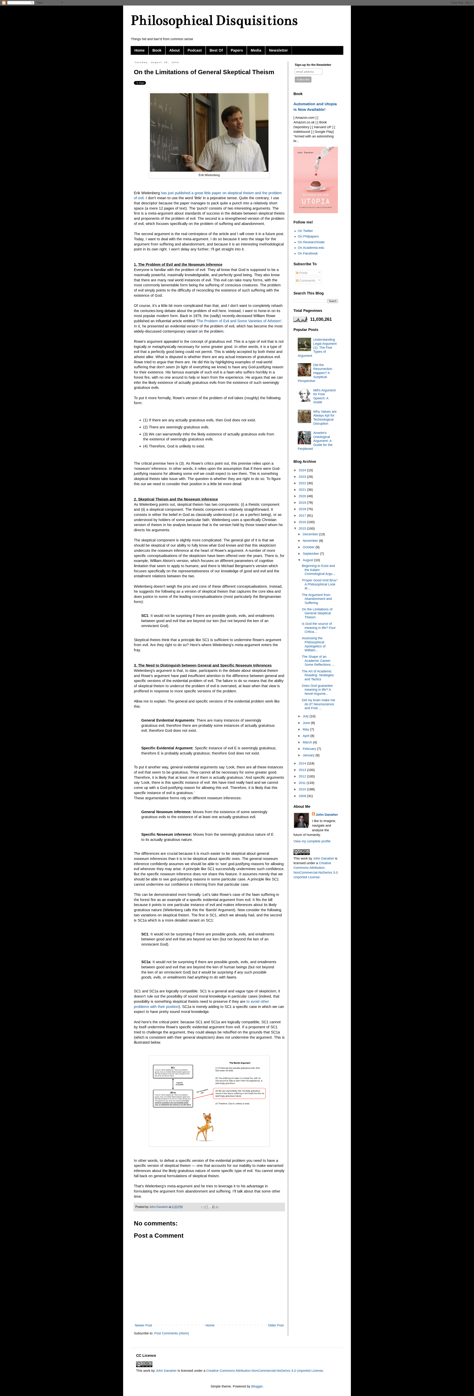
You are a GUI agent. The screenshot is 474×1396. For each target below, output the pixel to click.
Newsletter (278, 50)
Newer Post (143, 1325)
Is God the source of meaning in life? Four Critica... (319, 628)
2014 (303, 763)
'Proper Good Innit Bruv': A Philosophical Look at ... (320, 584)
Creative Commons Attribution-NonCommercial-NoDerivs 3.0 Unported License (264, 1371)
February (310, 749)
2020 (303, 496)
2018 (303, 509)
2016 (303, 522)
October (309, 547)
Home (139, 50)
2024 (303, 470)
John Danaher (327, 814)
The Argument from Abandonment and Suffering (317, 599)
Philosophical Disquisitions (214, 20)
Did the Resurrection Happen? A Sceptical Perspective (315, 373)
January (309, 755)
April (306, 736)
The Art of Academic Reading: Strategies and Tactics (318, 675)
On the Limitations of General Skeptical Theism (317, 613)
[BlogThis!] (206, 1207)
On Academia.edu (311, 248)
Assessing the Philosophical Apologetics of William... (314, 644)
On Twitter (305, 231)
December (311, 534)
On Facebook (308, 253)
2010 (303, 789)
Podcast (195, 50)
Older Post (276, 1325)
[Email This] (203, 1207)
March (308, 742)
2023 (303, 477)
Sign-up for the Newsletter (313, 64)
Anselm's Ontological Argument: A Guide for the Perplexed (315, 441)
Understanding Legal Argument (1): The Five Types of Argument (317, 347)
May (306, 729)
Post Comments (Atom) (171, 1333)
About (174, 50)
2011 (303, 783)
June (307, 723)
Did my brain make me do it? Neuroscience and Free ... (318, 704)
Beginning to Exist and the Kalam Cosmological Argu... (318, 570)
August (308, 560)
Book (156, 50)
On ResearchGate (311, 242)
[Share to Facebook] (213, 1207)
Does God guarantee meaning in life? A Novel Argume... (317, 690)
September (311, 553)
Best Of (216, 50)
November (311, 541)
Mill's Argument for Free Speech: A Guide (324, 396)
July (306, 716)
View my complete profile (312, 841)
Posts (303, 273)
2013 (303, 770)
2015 (303, 528)
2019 (303, 502)
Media (256, 50)
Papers (237, 50)
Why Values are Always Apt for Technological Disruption (325, 417)
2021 (303, 489)
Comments (306, 280)
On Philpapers (308, 236)
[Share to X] (210, 1207)
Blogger (257, 1386)
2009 (303, 796)
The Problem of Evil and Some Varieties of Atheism (239, 321)
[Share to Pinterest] (217, 1207)
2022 (303, 483)
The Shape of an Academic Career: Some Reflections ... (318, 660)
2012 (303, 776)
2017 (303, 515)
